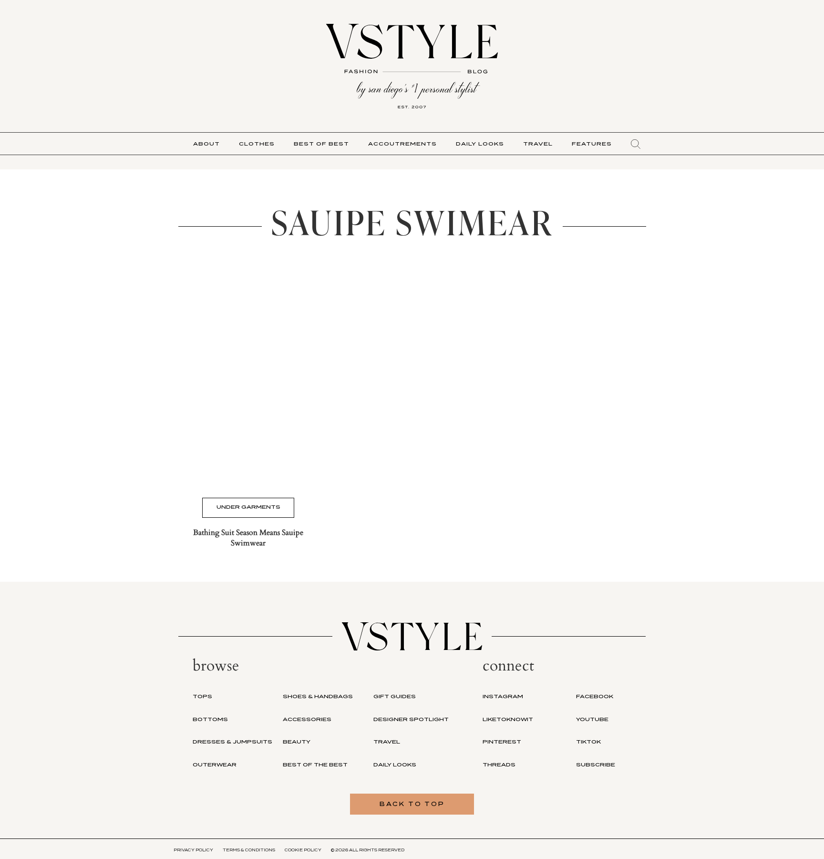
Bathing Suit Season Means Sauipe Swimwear (248, 537)
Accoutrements (402, 143)
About (206, 143)
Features (592, 143)
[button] (635, 144)
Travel (538, 143)
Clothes (257, 143)
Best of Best (321, 143)
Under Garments (248, 506)
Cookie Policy (303, 850)
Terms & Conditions (249, 850)
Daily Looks (480, 143)
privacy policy (193, 850)
